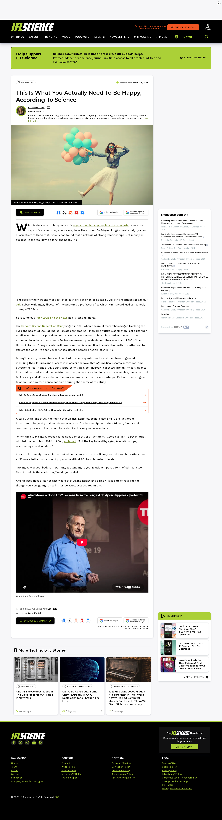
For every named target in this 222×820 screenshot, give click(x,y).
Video (66, 36)
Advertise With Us (71, 774)
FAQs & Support (70, 777)
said (18, 304)
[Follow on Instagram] (27, 742)
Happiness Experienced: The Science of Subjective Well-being (183, 288)
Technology (27, 82)
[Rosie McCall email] (49, 107)
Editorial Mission (121, 763)
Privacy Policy (169, 770)
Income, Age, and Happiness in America (178, 298)
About (14, 770)
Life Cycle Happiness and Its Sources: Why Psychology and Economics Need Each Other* (181, 235)
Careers (15, 774)
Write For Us (68, 766)
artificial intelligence (79, 686)
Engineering (27, 686)
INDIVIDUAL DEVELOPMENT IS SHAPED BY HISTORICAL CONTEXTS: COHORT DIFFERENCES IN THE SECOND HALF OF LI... (184, 277)
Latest (34, 36)
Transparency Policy (122, 774)
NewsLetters (119, 36)
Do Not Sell (168, 784)
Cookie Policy (169, 766)
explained (70, 441)
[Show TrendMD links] (207, 327)
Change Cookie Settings (175, 781)
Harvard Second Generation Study (43, 326)
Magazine (144, 36)
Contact (65, 763)
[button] (207, 37)
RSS (57, 797)
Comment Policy (121, 770)
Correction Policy (121, 766)
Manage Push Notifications (177, 788)
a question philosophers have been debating (101, 225)
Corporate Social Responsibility (179, 777)
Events (99, 36)
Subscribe (16, 777)
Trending (50, 36)
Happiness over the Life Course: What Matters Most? (184, 253)
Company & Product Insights (27, 781)
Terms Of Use (169, 763)
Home (14, 763)
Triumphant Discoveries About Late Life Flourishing (183, 245)
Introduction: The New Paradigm (175, 306)
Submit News (68, 770)
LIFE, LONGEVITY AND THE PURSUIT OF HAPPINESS (180, 264)
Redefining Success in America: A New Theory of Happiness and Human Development (182, 221)
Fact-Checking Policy (123, 777)
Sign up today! (184, 746)
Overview (165, 314)
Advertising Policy (172, 774)
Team (14, 766)
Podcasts (82, 36)
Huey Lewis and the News (51, 317)
